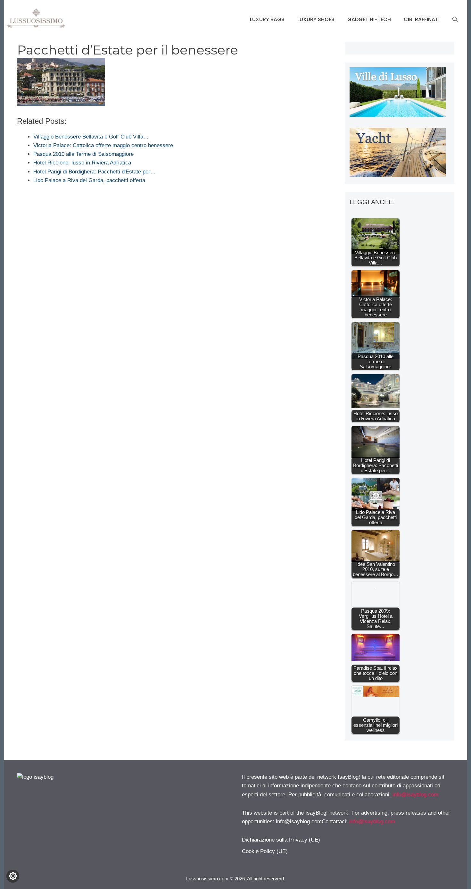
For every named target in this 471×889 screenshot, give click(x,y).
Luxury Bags (267, 19)
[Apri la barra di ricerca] (455, 20)
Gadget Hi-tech (369, 19)
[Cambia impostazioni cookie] (12, 876)
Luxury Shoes (316, 19)
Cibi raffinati (422, 19)
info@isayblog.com (415, 795)
